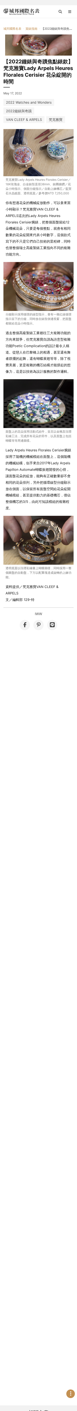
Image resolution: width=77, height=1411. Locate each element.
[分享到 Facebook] (25, 625)
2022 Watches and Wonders (29, 102)
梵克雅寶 (55, 119)
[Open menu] (70, 11)
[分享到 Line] (52, 625)
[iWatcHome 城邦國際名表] (21, 11)
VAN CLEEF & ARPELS (24, 119)
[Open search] (60, 11)
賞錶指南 (31, 28)
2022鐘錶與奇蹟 (19, 111)
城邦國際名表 (12, 28)
